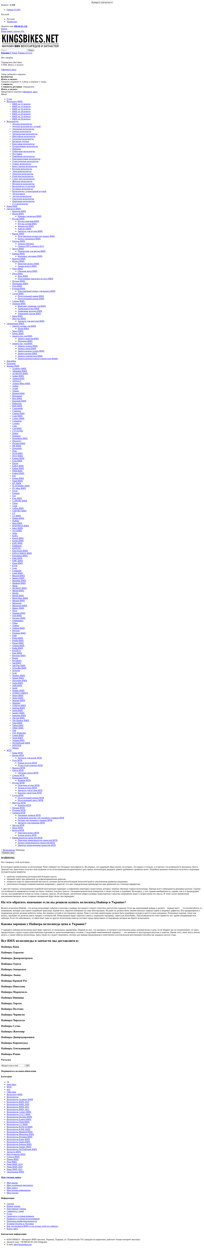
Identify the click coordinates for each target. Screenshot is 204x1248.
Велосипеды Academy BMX (20, 1099)
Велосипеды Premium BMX (20, 1137)
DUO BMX (17, 456)
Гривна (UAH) (13, 9)
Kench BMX (18, 538)
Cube (14, 426)
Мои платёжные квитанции (20, 1185)
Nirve (14, 610)
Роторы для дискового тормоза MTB (35, 820)
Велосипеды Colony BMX (19, 1112)
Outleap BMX (18, 628)
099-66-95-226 (20, 26)
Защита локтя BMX (27, 348)
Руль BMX (17, 286)
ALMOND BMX (20, 373)
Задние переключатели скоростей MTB (36, 843)
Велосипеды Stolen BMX (18, 1142)
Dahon (15, 433)
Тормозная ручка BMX (28, 308)
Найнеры (16, 149)
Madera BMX (18, 578)
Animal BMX (18, 378)
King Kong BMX (20, 551)
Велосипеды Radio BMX (18, 1139)
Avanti (15, 388)
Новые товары (13, 1206)
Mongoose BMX (19, 605)
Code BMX (17, 416)
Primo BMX (17, 638)
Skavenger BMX (19, 680)
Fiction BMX (18, 478)
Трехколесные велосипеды (24, 134)
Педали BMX (18, 281)
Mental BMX (18, 590)
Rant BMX (17, 653)
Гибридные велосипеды (23, 151)
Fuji (14, 496)
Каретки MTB (24, 805)
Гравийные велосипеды (23, 156)
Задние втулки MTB (27, 788)
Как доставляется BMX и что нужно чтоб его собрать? (32, 1226)
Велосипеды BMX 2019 (18, 1102)
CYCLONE (17, 431)
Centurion (16, 411)
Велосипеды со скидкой (23, 186)
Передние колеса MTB (28, 833)
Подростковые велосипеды (25, 146)
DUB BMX (17, 453)
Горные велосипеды (21, 131)
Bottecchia (17, 403)
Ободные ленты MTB (28, 773)
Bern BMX (17, 398)
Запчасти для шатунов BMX (31, 321)
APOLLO (16, 381)
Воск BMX (23, 276)
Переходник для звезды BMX (32, 251)
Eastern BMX (18, 458)
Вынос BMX (18, 234)
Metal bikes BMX (20, 598)
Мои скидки (12, 1193)
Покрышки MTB (20, 778)
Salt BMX (16, 663)
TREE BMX (18, 728)
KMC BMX (17, 561)
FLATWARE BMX (21, 486)
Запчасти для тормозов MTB (31, 823)
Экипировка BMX (15, 323)
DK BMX (16, 446)
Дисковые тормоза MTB (29, 815)
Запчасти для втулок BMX (30, 231)
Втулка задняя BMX (27, 224)
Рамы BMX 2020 (14, 1167)
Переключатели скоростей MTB (27, 838)
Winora (15, 748)
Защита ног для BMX (22, 343)
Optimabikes (17, 620)
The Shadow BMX (20, 720)
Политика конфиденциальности (22, 1221)
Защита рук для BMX (22, 336)
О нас (9, 99)
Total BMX (17, 723)
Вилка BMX (18, 214)
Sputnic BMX (18, 690)
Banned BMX (18, 393)
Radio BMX (17, 648)
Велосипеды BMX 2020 (18, 1104)
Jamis (14, 533)
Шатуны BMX (19, 318)
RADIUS (16, 650)
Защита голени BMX (28, 346)
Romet (15, 658)
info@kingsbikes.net (23, 1244)
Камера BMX (18, 254)
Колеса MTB (18, 830)
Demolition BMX (20, 438)
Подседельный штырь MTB (31, 798)
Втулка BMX (18, 219)
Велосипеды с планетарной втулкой (29, 191)
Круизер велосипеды (22, 169)
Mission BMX (18, 600)
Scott (14, 673)
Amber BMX (18, 376)
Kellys (15, 536)
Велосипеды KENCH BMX (20, 1127)
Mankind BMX (19, 583)
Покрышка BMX (20, 283)
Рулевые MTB (19, 810)
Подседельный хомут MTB (30, 800)
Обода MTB (18, 770)
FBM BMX (17, 471)
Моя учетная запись (11, 1177)
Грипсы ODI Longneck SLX (31, 246)
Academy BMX (19, 368)
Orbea (15, 623)
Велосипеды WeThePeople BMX (22, 1149)
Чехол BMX (17, 331)
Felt (14, 476)
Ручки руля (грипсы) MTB (30, 765)
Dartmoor (16, 436)
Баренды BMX (19, 211)
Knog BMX (17, 563)
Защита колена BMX (27, 353)
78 (8, 1082)
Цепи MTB (17, 828)
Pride (14, 635)
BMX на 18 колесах (21, 111)
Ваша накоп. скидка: (13, 31)
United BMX (18, 735)
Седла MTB (17, 795)
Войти (4, 29)
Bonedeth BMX (19, 401)
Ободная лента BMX (27, 271)
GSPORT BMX (19, 511)
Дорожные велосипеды (23, 129)
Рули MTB (17, 760)
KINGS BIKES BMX (22, 553)
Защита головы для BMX (24, 326)
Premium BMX (19, 633)
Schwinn (16, 670)
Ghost (14, 503)
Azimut (15, 391)
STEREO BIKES (20, 693)
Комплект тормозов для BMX (32, 306)
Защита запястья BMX (28, 338)
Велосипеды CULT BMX (19, 1114)
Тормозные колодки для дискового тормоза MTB (41, 818)
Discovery (16, 441)
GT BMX (16, 516)
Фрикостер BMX (26, 226)
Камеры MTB (24, 780)
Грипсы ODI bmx (26, 244)
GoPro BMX (18, 508)
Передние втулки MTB (29, 785)
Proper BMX (18, 643)
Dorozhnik (17, 448)
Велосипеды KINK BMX (18, 1129)
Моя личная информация (18, 1190)
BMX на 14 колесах (21, 106)
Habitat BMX (18, 518)
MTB (9, 750)
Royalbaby (17, 660)
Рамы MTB (17, 753)
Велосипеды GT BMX (17, 1124)
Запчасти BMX (14, 209)
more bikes (11, 1084)
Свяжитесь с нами (15, 1211)
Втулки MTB (18, 783)
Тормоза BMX (19, 303)
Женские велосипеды (22, 181)
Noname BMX (18, 613)
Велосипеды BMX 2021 (18, 1107)
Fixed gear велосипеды (22, 176)
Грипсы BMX (18, 241)
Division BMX (18, 443)
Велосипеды (12, 121)
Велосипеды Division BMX (19, 1117)
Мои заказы (12, 1183)
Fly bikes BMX (19, 488)
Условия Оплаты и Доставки (20, 1223)
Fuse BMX (17, 498)
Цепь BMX (17, 316)
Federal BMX (18, 473)
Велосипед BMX (15, 101)
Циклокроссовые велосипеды (26, 159)
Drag (14, 451)
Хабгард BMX (24, 229)
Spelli (14, 688)
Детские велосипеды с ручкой (26, 126)
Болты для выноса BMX (29, 239)
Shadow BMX (18, 675)
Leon (14, 568)
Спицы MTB (18, 775)
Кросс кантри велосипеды (24, 166)
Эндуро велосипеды (21, 196)
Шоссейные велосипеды (23, 136)
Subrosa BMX (18, 708)
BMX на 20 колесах (21, 114)
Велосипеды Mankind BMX (20, 1132)
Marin (14, 585)
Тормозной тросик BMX (29, 313)
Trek (14, 730)
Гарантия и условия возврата (20, 1216)
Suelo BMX (17, 710)
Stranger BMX (18, 700)
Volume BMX (18, 740)
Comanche (17, 421)
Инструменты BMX (16, 1154)
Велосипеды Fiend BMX (18, 1122)
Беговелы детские (20, 141)
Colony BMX (18, 418)
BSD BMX (17, 406)
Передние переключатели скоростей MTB (37, 840)
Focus (14, 491)
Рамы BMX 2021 (14, 1169)
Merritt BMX (18, 595)
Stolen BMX (17, 698)
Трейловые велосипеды (23, 201)
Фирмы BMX (13, 366)
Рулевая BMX (18, 288)
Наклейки (11, 361)
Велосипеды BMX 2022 (18, 1109)
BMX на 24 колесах (21, 119)
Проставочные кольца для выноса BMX (37, 291)
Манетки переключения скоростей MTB (37, 845)
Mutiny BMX (18, 608)
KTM (14, 566)
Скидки (10, 1204)
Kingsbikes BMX (20, 556)
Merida (15, 593)
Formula (16, 493)
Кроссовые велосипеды (23, 144)
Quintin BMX (18, 645)
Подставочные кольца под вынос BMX (36, 236)
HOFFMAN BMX (20, 526)
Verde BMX (17, 738)
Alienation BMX (19, 371)
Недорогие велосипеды (23, 184)
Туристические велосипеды (25, 161)
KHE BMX (17, 543)
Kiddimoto (17, 546)
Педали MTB (18, 808)
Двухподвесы (18, 194)
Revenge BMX (19, 655)
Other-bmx (11, 1092)
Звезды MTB (18, 825)
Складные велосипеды (23, 139)
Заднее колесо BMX (27, 266)
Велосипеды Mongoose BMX (20, 1134)
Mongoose (17, 603)
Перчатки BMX (25, 341)
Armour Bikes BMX (21, 383)
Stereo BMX (17, 695)
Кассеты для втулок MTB (30, 793)
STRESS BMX (19, 705)
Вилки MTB (18, 755)
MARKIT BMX (19, 588)
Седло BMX (18, 293)
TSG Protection (19, 733)
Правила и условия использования (23, 1218)
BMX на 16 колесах (21, 109)
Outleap (15, 625)
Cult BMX (17, 428)
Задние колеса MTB (27, 835)
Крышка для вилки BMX (29, 216)
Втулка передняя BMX (28, 221)
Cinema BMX (18, 413)
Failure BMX (18, 468)
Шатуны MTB (19, 803)
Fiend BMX (17, 481)
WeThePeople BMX (21, 743)
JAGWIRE (17, 531)
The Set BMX (18, 718)
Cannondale (17, 408)
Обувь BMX (18, 333)
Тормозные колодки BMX (30, 311)
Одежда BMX (13, 1157)
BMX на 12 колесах (21, 104)
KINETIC (16, 548)
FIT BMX (16, 483)
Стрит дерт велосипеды (23, 179)
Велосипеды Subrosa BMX (19, 1144)
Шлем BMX (23, 328)
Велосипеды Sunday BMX (19, 1147)
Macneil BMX (18, 575)
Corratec (16, 423)
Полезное (11, 363)
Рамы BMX (12, 206)
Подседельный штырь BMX (31, 298)
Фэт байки (17, 154)
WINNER (16, 745)
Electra (15, 463)
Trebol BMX (18, 725)
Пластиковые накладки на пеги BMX (35, 278)
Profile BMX (18, 640)
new (8, 1089)
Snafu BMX (17, 683)
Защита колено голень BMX (31, 351)
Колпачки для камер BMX (30, 256)
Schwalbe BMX (19, 668)
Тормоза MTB (18, 813)
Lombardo (16, 571)
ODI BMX (17, 615)
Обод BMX (17, 268)
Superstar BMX (19, 715)
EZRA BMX (18, 466)
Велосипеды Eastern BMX (19, 1119)
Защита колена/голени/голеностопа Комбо (38, 358)
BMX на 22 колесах (21, 116)
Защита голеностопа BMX (30, 356)
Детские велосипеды (22, 124)
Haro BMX (17, 523)
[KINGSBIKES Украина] (30, 47)
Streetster (16, 703)
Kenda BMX (18, 541)
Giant (14, 506)
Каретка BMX (19, 259)
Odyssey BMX (19, 618)
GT (13, 513)
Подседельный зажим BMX (31, 296)
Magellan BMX (19, 580)
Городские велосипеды (23, 199)
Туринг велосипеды (21, 164)
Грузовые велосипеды (22, 189)
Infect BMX (17, 528)
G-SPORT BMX (19, 501)
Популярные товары (16, 1209)
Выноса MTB (18, 768)
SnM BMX (17, 685)
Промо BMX (13, 1159)
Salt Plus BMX (19, 665)
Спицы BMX (18, 301)
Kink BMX (17, 558)
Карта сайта (12, 1228)
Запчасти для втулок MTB (30, 790)
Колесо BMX (18, 261)
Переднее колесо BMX (28, 263)
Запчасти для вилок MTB (30, 758)
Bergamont (17, 396)
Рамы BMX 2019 (14, 1164)
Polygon (16, 630)
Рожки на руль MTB (27, 763)
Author (15, 386)
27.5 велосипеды (20, 204)
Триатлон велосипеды (22, 174)
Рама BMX (12, 1162)
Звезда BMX (18, 249)
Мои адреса (12, 1188)
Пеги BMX (17, 273)
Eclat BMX (17, 461)
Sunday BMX (18, 713)
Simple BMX (18, 678)
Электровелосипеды (22, 171)
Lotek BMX (17, 573)
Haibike (15, 521)
